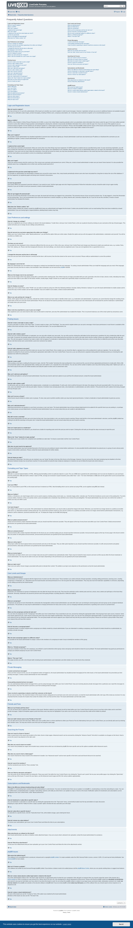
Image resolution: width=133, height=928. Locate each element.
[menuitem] (18, 12)
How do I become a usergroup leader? (77, 31)
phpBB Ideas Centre (83, 868)
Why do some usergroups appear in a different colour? (81, 33)
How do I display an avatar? (15, 53)
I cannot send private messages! (76, 41)
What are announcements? (14, 94)
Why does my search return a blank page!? (78, 61)
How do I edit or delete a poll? (15, 69)
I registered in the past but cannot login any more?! (20, 33)
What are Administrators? (74, 25)
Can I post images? (12, 91)
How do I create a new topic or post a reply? (19, 61)
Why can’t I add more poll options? (16, 68)
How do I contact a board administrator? (78, 91)
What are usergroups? (73, 28)
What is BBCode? (12, 86)
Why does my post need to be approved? (18, 79)
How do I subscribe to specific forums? (77, 72)
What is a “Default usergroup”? (75, 34)
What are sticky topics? (14, 96)
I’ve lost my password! (13, 34)
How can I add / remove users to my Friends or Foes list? (82, 52)
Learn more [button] (67, 924)
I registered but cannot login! (15, 30)
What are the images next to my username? (19, 51)
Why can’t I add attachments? (15, 73)
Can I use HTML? (12, 88)
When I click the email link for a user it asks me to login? (22, 56)
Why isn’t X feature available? (75, 88)
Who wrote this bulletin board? (75, 87)
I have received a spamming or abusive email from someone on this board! (86, 45)
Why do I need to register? (14, 25)
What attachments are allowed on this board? (79, 80)
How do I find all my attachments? (76, 81)
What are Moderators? (73, 26)
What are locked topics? (14, 97)
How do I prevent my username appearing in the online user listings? (25, 45)
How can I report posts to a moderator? (18, 76)
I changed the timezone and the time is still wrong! (20, 48)
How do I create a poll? (13, 66)
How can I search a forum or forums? (77, 57)
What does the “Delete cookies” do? (17, 38)
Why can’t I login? (12, 31)
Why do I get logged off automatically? (17, 36)
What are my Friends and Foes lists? (77, 50)
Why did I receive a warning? (15, 74)
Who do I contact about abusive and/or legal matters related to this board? (86, 90)
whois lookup (11, 879)
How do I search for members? (75, 62)
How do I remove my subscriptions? (77, 74)
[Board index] (18, 5)
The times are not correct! (14, 46)
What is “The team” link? (74, 36)
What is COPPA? (12, 26)
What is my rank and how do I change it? (18, 54)
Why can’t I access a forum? (15, 71)
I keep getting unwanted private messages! (78, 43)
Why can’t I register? (13, 28)
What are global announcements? (16, 93)
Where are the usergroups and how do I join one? (80, 30)
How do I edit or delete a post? (15, 63)
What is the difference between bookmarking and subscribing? (83, 69)
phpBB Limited (54, 857)
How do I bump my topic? (14, 81)
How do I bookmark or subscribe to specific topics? (81, 71)
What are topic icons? (13, 99)
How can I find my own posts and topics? (78, 64)
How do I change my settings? (15, 43)
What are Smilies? (12, 89)
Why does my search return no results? (78, 59)
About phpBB (11, 859)
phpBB (62, 267)
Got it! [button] (121, 924)
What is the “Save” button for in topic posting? (19, 78)
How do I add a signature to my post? (17, 65)
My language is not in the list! (15, 50)
